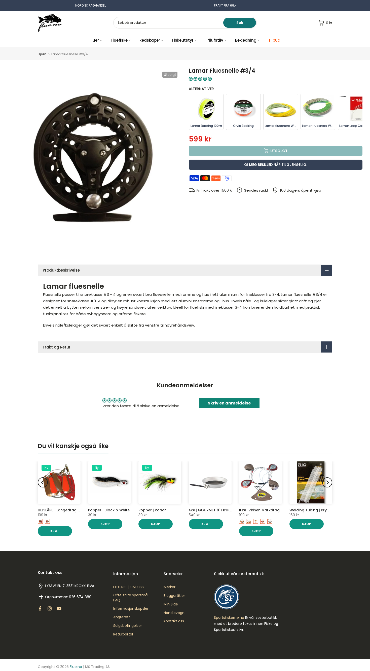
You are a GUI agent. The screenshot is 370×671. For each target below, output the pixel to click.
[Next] (327, 482)
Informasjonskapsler (131, 608)
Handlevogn (174, 612)
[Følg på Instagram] (49, 608)
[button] (200, 78)
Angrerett (121, 617)
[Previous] (43, 482)
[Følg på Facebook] (40, 608)
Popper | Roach (152, 510)
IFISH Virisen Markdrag (259, 510)
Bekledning (245, 40)
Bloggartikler (174, 595)
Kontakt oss (174, 621)
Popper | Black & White (109, 510)
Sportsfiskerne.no (229, 617)
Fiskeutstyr (183, 40)
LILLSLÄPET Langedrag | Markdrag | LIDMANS (77, 510)
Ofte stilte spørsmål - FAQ (132, 598)
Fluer (94, 40)
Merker (169, 587)
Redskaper (149, 40)
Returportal (123, 634)
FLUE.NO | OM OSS (128, 587)
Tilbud (274, 40)
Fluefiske (119, 40)
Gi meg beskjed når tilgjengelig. (275, 164)
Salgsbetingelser (127, 625)
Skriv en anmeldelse (229, 403)
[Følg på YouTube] (59, 608)
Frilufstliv (214, 40)
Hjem (42, 54)
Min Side (171, 604)
